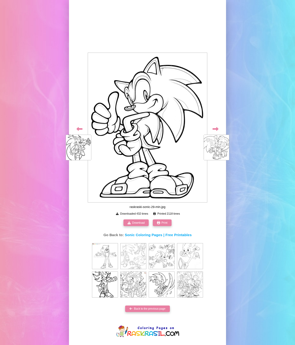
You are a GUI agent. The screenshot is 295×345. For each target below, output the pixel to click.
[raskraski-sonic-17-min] (133, 256)
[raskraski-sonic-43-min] (190, 284)
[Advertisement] (147, 27)
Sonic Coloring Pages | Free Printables (158, 235)
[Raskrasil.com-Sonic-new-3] (105, 256)
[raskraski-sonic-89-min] (162, 256)
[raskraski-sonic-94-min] (162, 284)
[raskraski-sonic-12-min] (105, 284)
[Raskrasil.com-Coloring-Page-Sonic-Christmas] (133, 284)
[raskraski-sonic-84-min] (190, 256)
